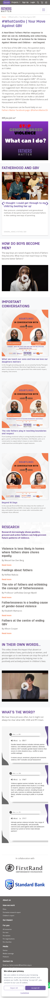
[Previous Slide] (3, 203)
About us (7, 900)
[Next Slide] (47, 203)
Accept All (35, 988)
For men (5, 932)
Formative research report (12, 912)
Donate (7, 2)
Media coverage (8, 953)
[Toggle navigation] (43, 9)
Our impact (8, 920)
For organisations (9, 939)
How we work (9, 905)
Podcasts (6, 957)
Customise (25, 993)
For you (6, 926)
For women (6, 936)
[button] (16, 2)
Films (4, 909)
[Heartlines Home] (46, 2)
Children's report (8, 915)
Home (4, 17)
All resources (7, 929)
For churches (7, 942)
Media (5, 947)
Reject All (14, 988)
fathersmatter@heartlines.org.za (20, 965)
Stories (5, 950)
